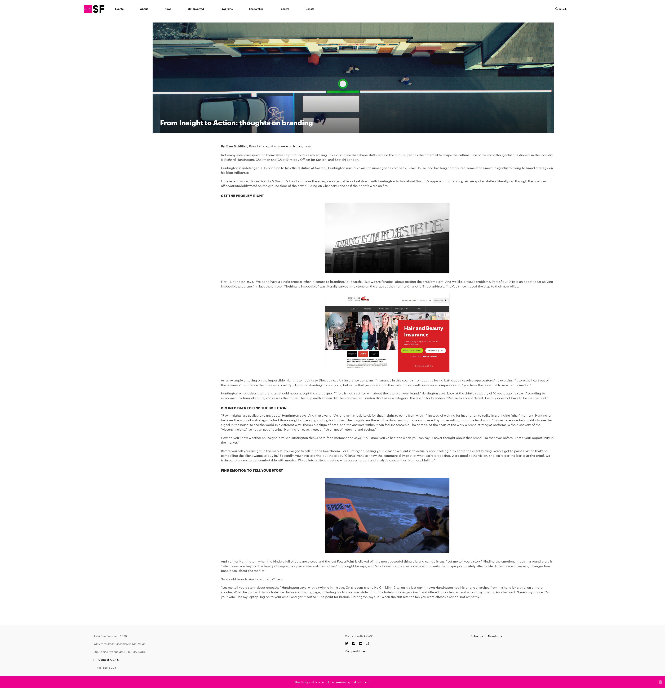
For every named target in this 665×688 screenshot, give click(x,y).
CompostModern (356, 651)
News (168, 9)
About (144, 9)
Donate (309, 9)
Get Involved (196, 9)
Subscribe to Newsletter (486, 636)
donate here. (362, 682)
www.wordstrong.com (294, 146)
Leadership (256, 9)
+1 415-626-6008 (105, 667)
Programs (227, 9)
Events (119, 9)
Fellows (284, 9)
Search (562, 8)
